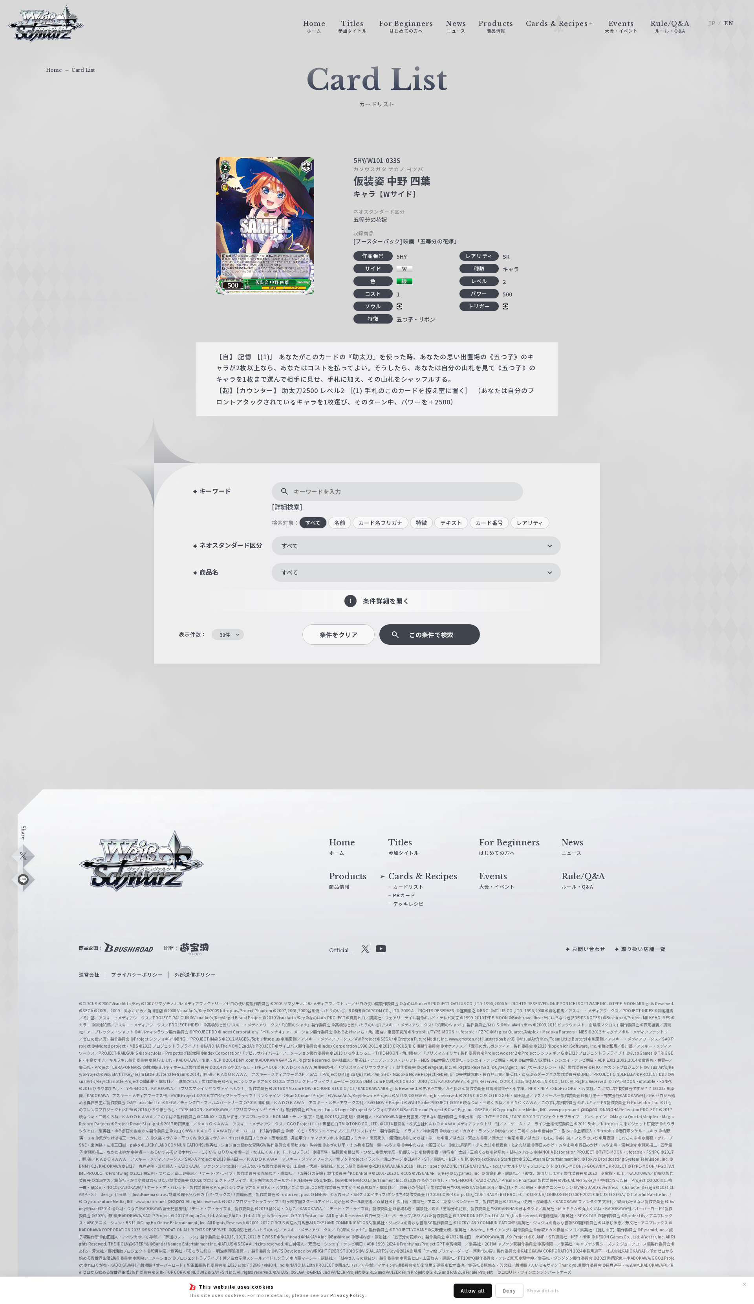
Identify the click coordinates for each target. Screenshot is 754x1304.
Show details (543, 1290)
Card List (83, 70)
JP (712, 23)
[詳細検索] (287, 506)
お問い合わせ (589, 949)
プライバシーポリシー (137, 974)
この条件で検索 (431, 634)
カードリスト (408, 886)
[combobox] (416, 545)
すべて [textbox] (289, 545)
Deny (509, 1290)
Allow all (473, 1290)
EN (729, 23)
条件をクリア (338, 634)
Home (54, 70)
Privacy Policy (347, 1295)
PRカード (404, 895)
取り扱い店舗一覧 (643, 949)
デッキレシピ (408, 903)
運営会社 (89, 974)
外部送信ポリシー (195, 974)
